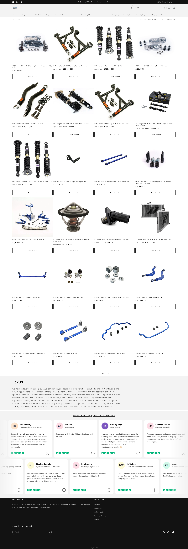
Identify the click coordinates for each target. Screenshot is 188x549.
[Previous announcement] (62, 2)
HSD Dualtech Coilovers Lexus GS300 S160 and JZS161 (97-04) (32, 182)
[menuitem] (15, 14)
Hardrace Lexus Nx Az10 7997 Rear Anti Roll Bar (109, 353)
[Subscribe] (49, 532)
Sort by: (143, 19)
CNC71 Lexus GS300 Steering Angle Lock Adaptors (151, 66)
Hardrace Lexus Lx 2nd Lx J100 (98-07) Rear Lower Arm (111, 182)
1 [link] (79, 374)
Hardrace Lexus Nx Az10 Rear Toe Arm (65, 353)
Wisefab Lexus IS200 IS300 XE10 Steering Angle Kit (28, 239)
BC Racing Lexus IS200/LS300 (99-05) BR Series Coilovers (71, 124)
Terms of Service (100, 516)
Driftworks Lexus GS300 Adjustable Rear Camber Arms (111, 124)
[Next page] (108, 373)
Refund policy (99, 512)
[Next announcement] (125, 2)
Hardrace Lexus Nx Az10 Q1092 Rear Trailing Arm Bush (111, 297)
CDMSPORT (96, 548)
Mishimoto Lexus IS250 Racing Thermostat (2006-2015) (111, 239)
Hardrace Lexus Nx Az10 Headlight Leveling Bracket (69, 182)
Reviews (97, 504)
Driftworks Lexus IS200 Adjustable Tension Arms (27, 124)
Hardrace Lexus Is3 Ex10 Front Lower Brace (26, 297)
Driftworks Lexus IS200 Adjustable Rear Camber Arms (70, 66)
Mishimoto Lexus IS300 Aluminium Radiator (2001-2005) (153, 239)
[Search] (164, 7)
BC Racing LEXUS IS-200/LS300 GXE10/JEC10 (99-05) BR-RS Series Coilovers (154, 124)
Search (96, 520)
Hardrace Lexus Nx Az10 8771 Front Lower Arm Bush (28, 353)
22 (103, 374)
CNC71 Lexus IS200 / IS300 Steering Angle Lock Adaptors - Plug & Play (32, 67)
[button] (173, 7)
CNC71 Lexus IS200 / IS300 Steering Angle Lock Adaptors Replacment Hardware (153, 182)
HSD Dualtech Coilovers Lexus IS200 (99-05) (108, 66)
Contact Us (98, 508)
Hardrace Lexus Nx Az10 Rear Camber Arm (148, 297)
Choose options (115, 76)
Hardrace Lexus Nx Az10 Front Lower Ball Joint (68, 297)
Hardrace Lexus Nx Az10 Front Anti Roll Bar (149, 353)
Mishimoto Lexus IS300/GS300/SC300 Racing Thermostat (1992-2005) (71, 240)
